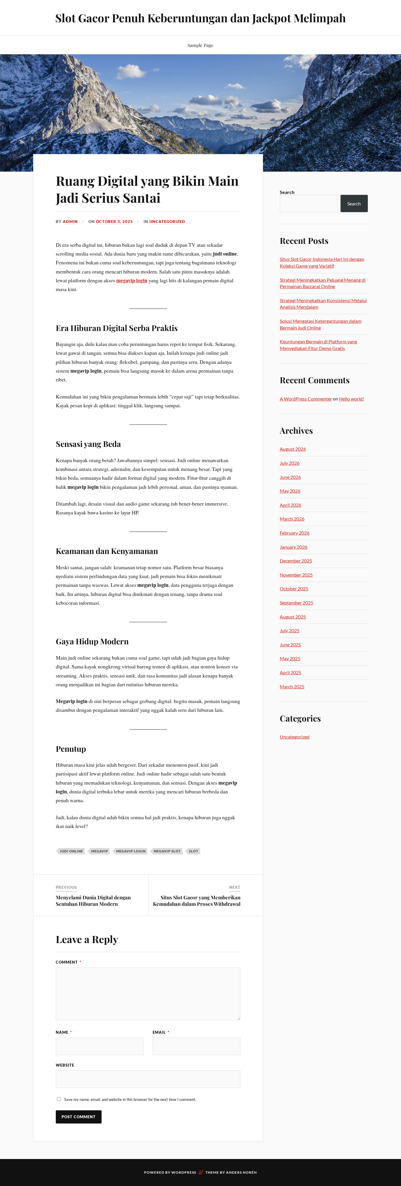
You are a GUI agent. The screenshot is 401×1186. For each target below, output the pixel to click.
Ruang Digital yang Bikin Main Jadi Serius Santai (147, 189)
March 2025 (292, 686)
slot (193, 851)
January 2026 (293, 547)
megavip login (131, 280)
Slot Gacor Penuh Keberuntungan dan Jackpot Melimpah (200, 17)
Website (65, 1065)
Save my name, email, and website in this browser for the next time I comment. (130, 1099)
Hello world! (351, 398)
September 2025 (296, 602)
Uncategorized (167, 221)
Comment (68, 962)
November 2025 (296, 574)
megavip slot (167, 851)
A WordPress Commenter (306, 398)
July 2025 (289, 630)
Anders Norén (241, 1172)
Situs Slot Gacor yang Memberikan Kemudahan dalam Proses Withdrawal (196, 900)
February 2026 (294, 532)
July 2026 (289, 463)
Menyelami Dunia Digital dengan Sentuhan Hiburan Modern (93, 900)
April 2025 (290, 672)
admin (70, 221)
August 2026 (293, 449)
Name (64, 1032)
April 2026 (290, 505)
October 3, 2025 (114, 221)
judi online (71, 851)
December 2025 (296, 560)
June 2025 (290, 644)
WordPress (183, 1172)
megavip (99, 851)
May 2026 (290, 491)
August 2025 (293, 616)
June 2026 (290, 477)
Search (287, 192)
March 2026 (292, 518)
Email (161, 1032)
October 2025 (294, 588)
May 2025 (290, 658)
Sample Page (200, 45)
